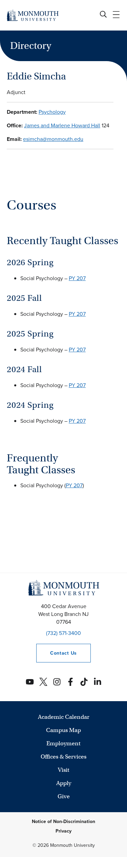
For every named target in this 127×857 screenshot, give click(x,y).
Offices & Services (63, 756)
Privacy (63, 831)
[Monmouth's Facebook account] (70, 682)
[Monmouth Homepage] (33, 15)
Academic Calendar (63, 717)
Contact (56, 653)
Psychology (52, 112)
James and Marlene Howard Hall (62, 125)
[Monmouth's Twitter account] (43, 682)
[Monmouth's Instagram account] (57, 682)
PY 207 (77, 278)
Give (64, 796)
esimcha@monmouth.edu (53, 139)
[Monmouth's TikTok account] (84, 682)
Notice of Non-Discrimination (63, 821)
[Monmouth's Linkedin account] (97, 682)
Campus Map (63, 730)
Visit (63, 769)
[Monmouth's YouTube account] (30, 682)
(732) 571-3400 (63, 633)
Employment (63, 743)
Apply (63, 783)
